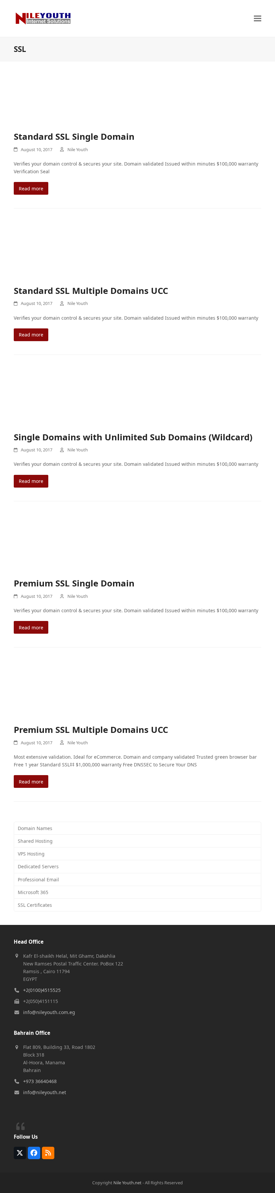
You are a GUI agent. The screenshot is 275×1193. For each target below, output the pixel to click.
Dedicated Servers (38, 866)
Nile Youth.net (127, 1183)
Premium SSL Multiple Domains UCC (91, 730)
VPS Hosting (31, 854)
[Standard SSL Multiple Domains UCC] (137, 253)
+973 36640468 (40, 1081)
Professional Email (38, 879)
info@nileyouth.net (44, 1092)
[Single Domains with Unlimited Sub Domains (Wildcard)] (137, 399)
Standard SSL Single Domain (74, 136)
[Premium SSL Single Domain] (137, 545)
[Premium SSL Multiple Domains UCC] (137, 692)
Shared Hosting (35, 841)
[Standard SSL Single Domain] (137, 99)
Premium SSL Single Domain (74, 583)
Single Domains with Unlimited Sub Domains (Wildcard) (133, 437)
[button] (257, 18)
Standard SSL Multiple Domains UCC (91, 291)
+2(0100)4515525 (42, 990)
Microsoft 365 (33, 892)
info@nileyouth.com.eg (49, 1012)
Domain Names (35, 828)
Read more (31, 188)
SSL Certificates (35, 905)
